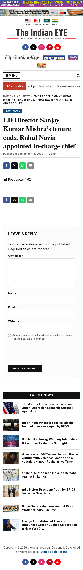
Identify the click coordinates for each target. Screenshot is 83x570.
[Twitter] (33, 47)
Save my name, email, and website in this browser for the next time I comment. (42, 337)
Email (13, 307)
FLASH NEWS (22, 96)
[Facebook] (25, 47)
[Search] (78, 76)
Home (7, 96)
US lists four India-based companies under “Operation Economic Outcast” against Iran (47, 408)
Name (13, 293)
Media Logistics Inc (53, 551)
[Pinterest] (49, 47)
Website (13, 321)
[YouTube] (57, 47)
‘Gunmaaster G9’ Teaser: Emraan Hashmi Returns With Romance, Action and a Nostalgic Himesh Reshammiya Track (50, 458)
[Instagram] (41, 47)
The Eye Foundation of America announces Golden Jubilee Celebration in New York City (49, 525)
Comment (15, 255)
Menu (13, 75)
